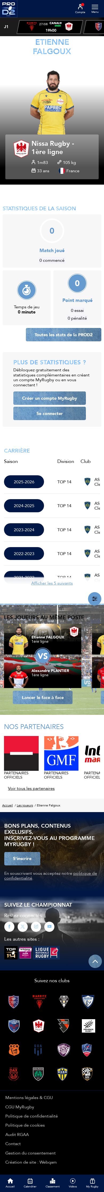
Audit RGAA (17, 1134)
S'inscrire (22, 858)
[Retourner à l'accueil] (8, 19)
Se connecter (50, 413)
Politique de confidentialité (31, 1116)
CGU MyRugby (19, 1107)
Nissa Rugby (50, 144)
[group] (50, 27)
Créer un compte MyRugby (49, 398)
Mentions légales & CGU (29, 1097)
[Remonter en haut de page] (95, 961)
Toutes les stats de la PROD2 (64, 334)
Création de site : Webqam (31, 1162)
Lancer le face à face (43, 697)
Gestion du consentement (30, 1152)
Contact (13, 1143)
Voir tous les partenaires (31, 788)
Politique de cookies (25, 1125)
